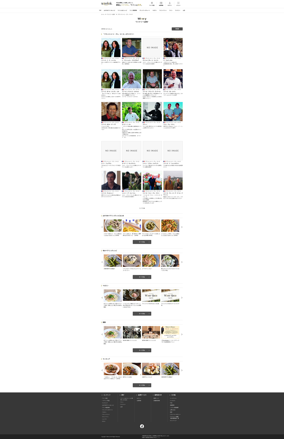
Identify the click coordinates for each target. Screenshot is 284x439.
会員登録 (139, 400)
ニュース (104, 419)
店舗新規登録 (157, 400)
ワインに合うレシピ (122, 10)
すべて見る (142, 242)
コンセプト (172, 400)
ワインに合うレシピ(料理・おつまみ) (127, 399)
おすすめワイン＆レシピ (108, 405)
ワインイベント (163, 10)
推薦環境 (172, 405)
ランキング (105, 402)
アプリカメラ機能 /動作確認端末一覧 (174, 417)
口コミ (103, 421)
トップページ (173, 398)
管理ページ (156, 398)
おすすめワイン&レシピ (109, 10)
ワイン (170, 10)
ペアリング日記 (106, 400)
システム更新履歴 (174, 407)
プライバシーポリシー (175, 414)
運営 (171, 412)
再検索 (177, 28)
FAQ (171, 402)
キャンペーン (105, 416)
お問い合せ (172, 409)
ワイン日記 (105, 398)
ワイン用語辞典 (133, 10)
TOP (100, 10)
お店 (184, 10)
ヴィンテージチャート (145, 10)
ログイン (139, 398)
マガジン (155, 10)
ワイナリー (177, 10)
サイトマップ (173, 420)
